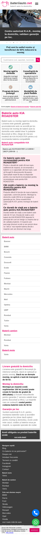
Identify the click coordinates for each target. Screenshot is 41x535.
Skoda (5, 504)
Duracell (7, 262)
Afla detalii (9, 532)
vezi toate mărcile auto (12, 522)
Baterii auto (8, 237)
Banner (7, 241)
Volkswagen (7, 507)
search (38, 60)
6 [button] (24, 42)
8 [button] (31, 42)
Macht (6, 289)
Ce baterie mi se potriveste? (14, 451)
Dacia (4, 498)
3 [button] (14, 42)
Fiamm (7, 273)
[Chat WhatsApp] (35, 522)
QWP (6, 310)
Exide (6, 268)
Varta (6, 326)
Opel (4, 516)
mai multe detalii (20, 437)
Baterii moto (8, 350)
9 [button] (34, 42)
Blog (4, 448)
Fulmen (7, 278)
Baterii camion (9, 331)
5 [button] (20, 42)
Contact (5, 469)
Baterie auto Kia (35, 106)
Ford (4, 501)
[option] (20, 25)
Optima (7, 305)
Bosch (7, 252)
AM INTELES (34, 530)
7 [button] (27, 42)
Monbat (7, 284)
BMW (6, 247)
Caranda (7, 257)
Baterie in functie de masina (20, 106)
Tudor (6, 321)
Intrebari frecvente (10, 457)
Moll (6, 299)
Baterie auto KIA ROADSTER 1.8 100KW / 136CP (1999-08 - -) (18, 150)
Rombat (7, 315)
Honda (5, 519)
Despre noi (7, 454)
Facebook (6, 463)
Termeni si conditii (10, 460)
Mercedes (8, 294)
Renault (5, 510)
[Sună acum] (35, 513)
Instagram (6, 466)
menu (37, 4)
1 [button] (7, 42)
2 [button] (10, 42)
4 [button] (17, 42)
